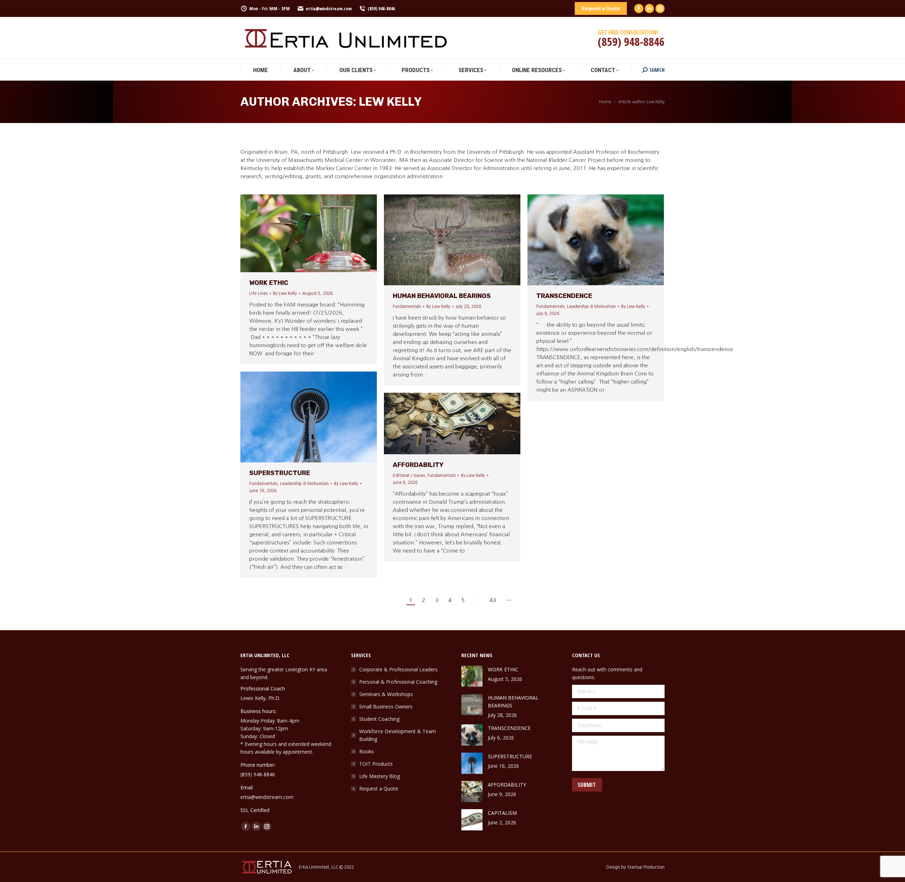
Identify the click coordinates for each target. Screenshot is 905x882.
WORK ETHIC (268, 283)
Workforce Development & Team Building (397, 735)
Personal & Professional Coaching (398, 681)
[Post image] (472, 676)
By (285, 293)
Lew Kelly (390, 101)
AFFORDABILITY (418, 465)
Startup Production (646, 867)
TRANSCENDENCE (564, 296)
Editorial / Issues (409, 475)
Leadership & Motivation (591, 306)
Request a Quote (378, 788)
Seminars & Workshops (386, 694)
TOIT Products (376, 763)
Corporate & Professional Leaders (398, 669)
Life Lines (258, 293)
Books (366, 751)
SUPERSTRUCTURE (279, 473)
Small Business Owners (386, 706)
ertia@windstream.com (329, 8)
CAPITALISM (502, 813)
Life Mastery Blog (379, 776)
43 (493, 600)
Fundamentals (407, 306)
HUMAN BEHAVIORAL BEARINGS (442, 296)
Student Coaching (379, 718)
